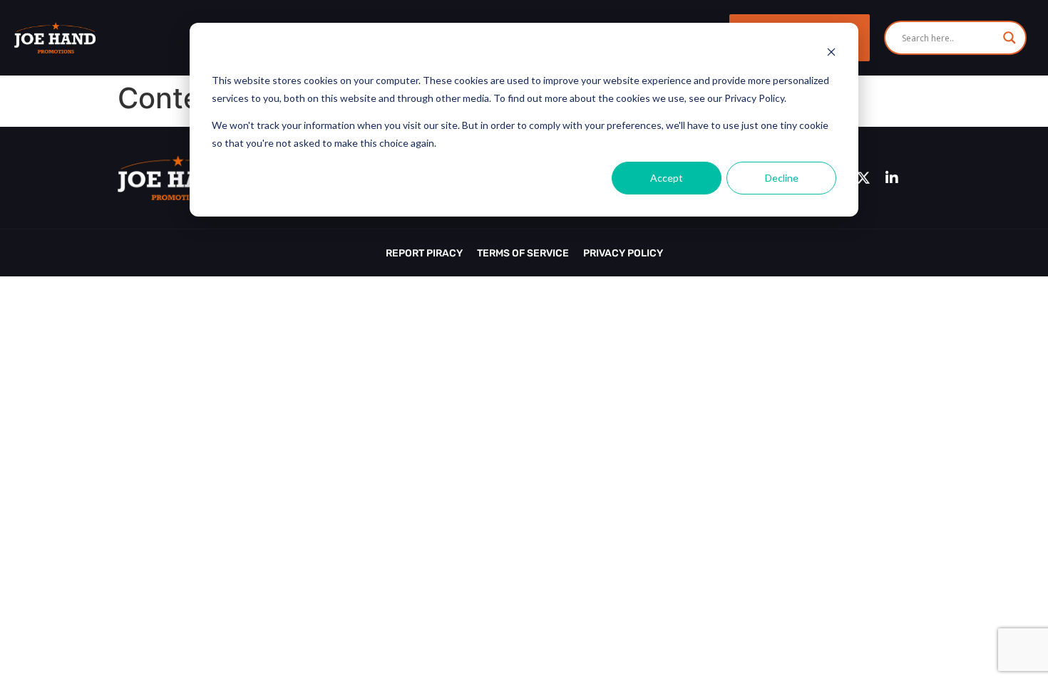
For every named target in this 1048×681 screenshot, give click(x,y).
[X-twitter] (863, 178)
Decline (781, 178)
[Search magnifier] (1009, 38)
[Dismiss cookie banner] (831, 54)
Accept (666, 178)
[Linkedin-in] (892, 178)
